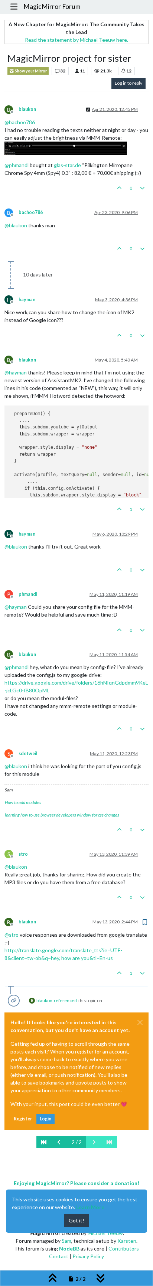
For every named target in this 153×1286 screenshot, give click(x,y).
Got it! (76, 1220)
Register (23, 1119)
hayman (27, 299)
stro (23, 854)
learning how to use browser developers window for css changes (62, 815)
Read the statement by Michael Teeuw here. (76, 40)
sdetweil (28, 753)
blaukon (27, 109)
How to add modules (23, 802)
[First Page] (44, 1142)
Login (45, 1119)
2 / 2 (77, 1142)
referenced (65, 1000)
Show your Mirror (30, 71)
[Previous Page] (59, 1142)
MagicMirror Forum (52, 6)
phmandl (28, 594)
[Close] (140, 1022)
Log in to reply (128, 83)
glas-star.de (67, 165)
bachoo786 (31, 212)
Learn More (90, 1207)
